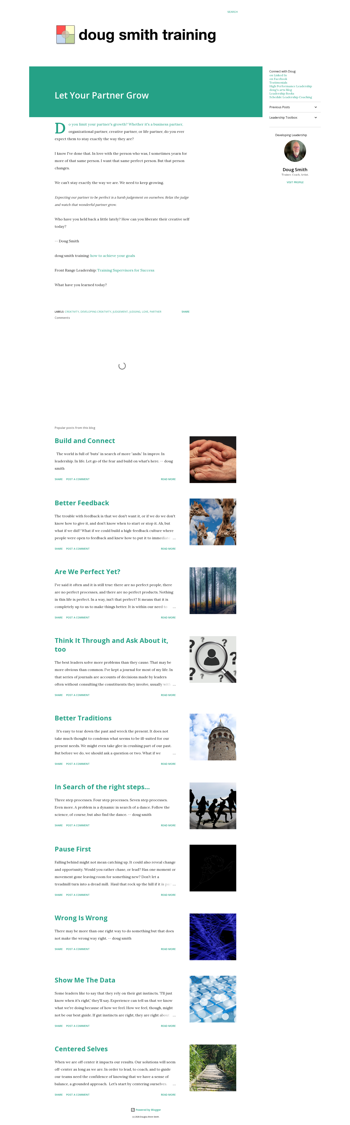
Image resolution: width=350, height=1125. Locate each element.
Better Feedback (82, 502)
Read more (168, 479)
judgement (120, 311)
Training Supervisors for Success (125, 270)
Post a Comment (78, 479)
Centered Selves (81, 1048)
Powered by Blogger (148, 1109)
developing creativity (95, 311)
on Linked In (278, 75)
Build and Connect (85, 440)
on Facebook (278, 79)
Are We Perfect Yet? (87, 571)
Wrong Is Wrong (81, 917)
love (145, 311)
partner (155, 311)
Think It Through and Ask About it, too (111, 645)
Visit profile (295, 182)
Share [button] (186, 311)
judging (134, 311)
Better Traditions (83, 718)
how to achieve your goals (112, 255)
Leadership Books (281, 93)
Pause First (73, 849)
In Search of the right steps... (102, 786)
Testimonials (278, 82)
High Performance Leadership (290, 86)
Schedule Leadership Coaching (290, 97)
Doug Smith (295, 169)
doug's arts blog (280, 90)
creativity (72, 311)
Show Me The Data (85, 980)
